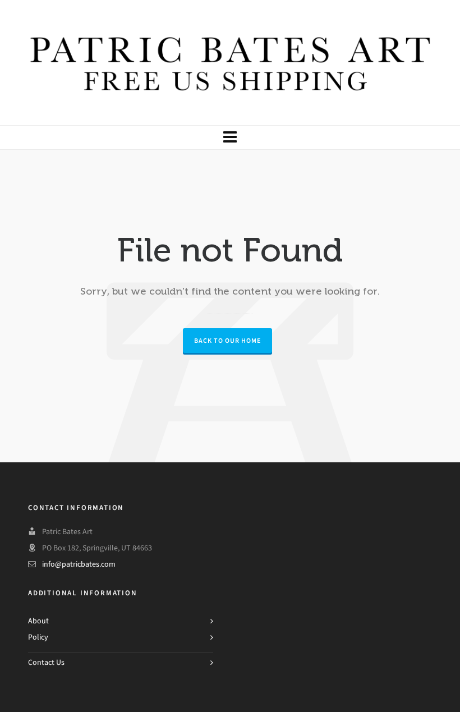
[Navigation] (230, 137)
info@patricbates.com (79, 564)
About (38, 620)
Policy (38, 637)
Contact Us (46, 662)
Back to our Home (227, 340)
